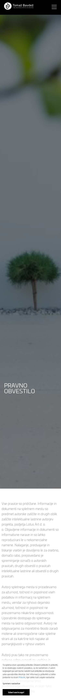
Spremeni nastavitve (11, 683)
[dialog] (30, 679)
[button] (18, 6)
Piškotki (22, 677)
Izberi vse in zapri (16, 692)
